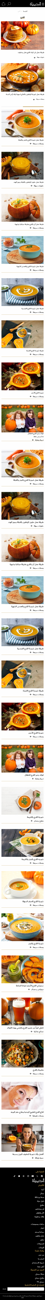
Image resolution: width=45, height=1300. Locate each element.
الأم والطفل (40, 1212)
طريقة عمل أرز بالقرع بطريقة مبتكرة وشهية (29, 224)
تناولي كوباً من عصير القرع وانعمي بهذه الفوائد (25, 1028)
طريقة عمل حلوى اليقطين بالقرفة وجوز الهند (29, 182)
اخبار (42, 1228)
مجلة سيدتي (39, 1274)
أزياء (42, 1189)
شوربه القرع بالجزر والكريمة (33, 859)
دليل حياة (40, 1201)
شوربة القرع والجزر (36, 943)
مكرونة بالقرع (38, 1070)
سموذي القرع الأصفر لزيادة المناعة (30, 985)
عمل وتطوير (40, 1235)
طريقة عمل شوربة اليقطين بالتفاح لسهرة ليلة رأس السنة (25, 94)
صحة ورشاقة (39, 1197)
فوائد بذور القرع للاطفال (36, 433)
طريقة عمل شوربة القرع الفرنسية (32, 308)
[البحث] (9, 4)
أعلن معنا (40, 1266)
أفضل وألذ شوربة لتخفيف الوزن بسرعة (28, 1154)
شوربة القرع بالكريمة (35, 817)
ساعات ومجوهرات (37, 1224)
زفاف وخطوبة (39, 1216)
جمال (42, 1193)
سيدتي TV (40, 1281)
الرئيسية (25, 11)
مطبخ (42, 1205)
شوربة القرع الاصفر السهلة (33, 901)
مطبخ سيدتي (39, 1277)
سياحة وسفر (39, 1232)
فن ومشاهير (39, 1209)
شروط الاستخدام (38, 1262)
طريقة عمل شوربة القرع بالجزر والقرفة (31, 140)
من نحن (41, 1254)
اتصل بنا (41, 1258)
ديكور (42, 1239)
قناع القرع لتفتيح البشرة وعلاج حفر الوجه (27, 1112)
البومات (41, 1247)
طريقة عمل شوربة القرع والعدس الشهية (30, 266)
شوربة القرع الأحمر (37, 392)
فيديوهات (40, 1243)
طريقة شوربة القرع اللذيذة (35, 350)
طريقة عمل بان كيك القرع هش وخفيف (31, 52)
